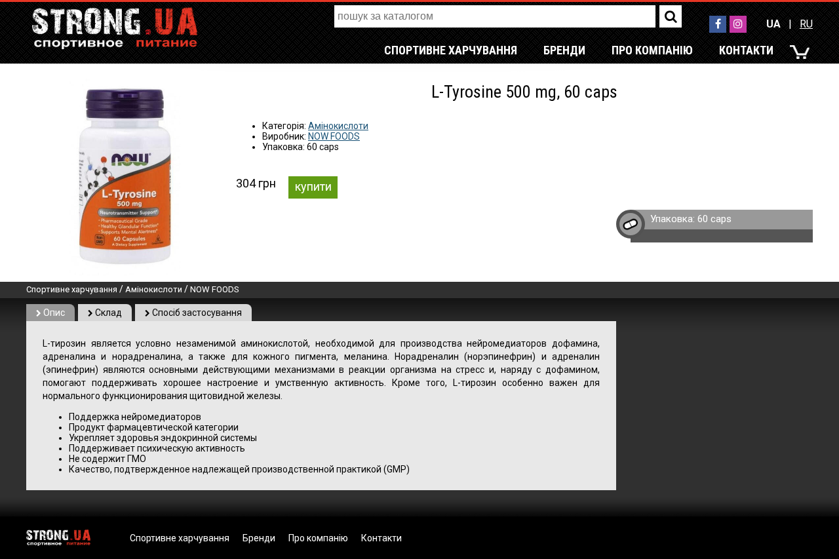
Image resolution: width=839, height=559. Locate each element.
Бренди (564, 50)
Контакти (746, 50)
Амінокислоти (338, 126)
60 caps (714, 219)
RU (806, 24)
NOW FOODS (334, 136)
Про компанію (652, 50)
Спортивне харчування (450, 50)
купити (313, 186)
